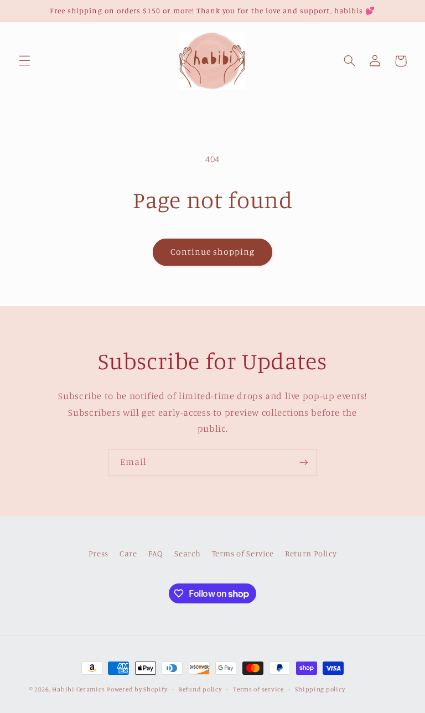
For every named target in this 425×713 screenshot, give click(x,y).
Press (98, 553)
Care (128, 553)
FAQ (155, 553)
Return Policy (310, 553)
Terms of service (258, 689)
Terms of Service (243, 553)
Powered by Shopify (137, 689)
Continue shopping (212, 251)
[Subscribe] (304, 462)
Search (187, 553)
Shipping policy (320, 689)
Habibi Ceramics (78, 689)
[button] (24, 61)
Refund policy (200, 689)
